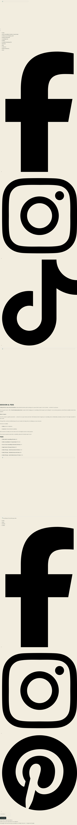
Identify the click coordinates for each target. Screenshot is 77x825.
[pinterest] (39, 811)
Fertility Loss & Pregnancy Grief (8, 35)
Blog (3, 45)
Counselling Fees (5, 38)
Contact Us (4, 46)
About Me (4, 43)
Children (3, 40)
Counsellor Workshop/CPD (7, 42)
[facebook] (39, 171)
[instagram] (39, 258)
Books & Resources (5, 48)
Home (3, 32)
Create (33, 823)
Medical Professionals (6, 37)
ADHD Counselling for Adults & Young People (10, 34)
